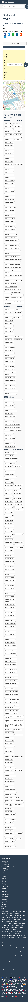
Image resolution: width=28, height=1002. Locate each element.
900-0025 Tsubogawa (10, 463)
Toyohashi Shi (13, 973)
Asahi (8, 927)
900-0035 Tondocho (9, 471)
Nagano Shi (4, 969)
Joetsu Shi (23, 951)
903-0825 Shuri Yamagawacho (12, 707)
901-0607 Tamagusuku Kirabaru (12, 261)
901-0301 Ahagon (9, 320)
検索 (25, 64)
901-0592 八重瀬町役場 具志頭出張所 (14, 295)
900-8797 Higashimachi (10, 656)
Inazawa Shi (20, 971)
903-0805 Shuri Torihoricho (11, 696)
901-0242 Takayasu (9, 183)
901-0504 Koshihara (9, 215)
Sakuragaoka (16, 935)
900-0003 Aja (19, 838)
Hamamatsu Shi (11, 959)
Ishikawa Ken (4, 903)
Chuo (9, 911)
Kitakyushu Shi (16, 951)
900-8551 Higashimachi (10, 645)
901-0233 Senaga (9, 158)
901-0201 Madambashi (10, 223)
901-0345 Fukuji (8, 336)
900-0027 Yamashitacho (10, 452)
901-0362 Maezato (9, 347)
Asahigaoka (12, 933)
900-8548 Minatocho (10, 585)
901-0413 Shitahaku (9, 210)
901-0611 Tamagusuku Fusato (12, 242)
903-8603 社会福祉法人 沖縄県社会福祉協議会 (14, 716)
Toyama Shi (4, 947)
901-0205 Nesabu (9, 150)
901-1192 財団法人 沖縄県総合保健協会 (14, 801)
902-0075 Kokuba (9, 737)
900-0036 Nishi (8, 729)
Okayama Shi (4, 955)
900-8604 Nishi (8, 498)
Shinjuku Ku (19, 949)
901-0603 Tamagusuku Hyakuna (12, 251)
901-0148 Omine (9, 402)
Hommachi (4, 911)
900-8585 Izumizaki (9, 601)
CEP (8, 983)
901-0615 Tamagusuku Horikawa (12, 264)
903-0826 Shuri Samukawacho (12, 710)
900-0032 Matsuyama (10, 767)
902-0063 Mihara (9, 762)
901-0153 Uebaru (9, 419)
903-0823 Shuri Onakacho (11, 675)
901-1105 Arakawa (9, 784)
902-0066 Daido (8, 778)
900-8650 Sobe (8, 488)
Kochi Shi (13, 975)
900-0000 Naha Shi (9, 835)
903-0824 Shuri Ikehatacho (11, 685)
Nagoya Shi (10, 945)
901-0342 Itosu (8, 317)
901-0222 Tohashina (9, 204)
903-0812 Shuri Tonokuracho (11, 702)
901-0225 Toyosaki (9, 180)
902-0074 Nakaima (9, 740)
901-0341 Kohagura (9, 361)
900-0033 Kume (8, 748)
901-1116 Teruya (9, 735)
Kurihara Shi (4, 971)
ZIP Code (19, 990)
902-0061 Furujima (9, 781)
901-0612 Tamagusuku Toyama (12, 245)
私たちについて (5, 861)
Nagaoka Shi (13, 957)
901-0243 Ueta (8, 129)
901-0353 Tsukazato (9, 366)
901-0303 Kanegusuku (10, 372)
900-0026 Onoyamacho (10, 460)
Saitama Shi (4, 963)
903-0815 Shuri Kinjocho (10, 672)
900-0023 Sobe (8, 466)
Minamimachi (9, 917)
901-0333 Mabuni (9, 328)
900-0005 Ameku (9, 830)
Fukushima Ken (5, 886)
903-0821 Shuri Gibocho (10, 664)
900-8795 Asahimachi (10, 642)
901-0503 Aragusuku (10, 213)
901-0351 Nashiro (9, 344)
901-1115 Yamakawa (10, 789)
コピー (14, 46)
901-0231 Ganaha (9, 156)
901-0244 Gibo (17, 129)
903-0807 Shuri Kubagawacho (12, 699)
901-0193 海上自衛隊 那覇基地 (12, 424)
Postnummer (17, 995)
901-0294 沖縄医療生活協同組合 (12, 292)
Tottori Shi (23, 969)
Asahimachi (11, 913)
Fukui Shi (3, 959)
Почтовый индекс (21, 993)
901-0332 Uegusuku (9, 358)
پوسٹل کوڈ (19, 984)
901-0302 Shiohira (9, 350)
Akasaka (3, 927)
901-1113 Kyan (8, 770)
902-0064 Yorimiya (9, 732)
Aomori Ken (4, 906)
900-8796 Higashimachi (10, 653)
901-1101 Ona (18, 833)
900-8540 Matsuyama (10, 580)
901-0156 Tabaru (9, 433)
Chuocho (22, 919)
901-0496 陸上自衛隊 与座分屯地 (13, 289)
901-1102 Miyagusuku (10, 841)
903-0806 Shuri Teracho (10, 661)
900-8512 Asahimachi (10, 607)
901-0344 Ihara (17, 317)
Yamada (3, 925)
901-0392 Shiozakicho (10, 380)
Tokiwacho (4, 937)
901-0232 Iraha (8, 137)
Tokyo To (3, 878)
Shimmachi (22, 911)
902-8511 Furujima (9, 563)
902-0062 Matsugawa (10, 816)
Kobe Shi (9, 951)
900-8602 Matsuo (9, 536)
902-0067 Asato (8, 811)
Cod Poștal (6, 989)
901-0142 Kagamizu (9, 405)
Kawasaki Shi (12, 971)
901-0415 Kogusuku (9, 196)
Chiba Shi (20, 967)
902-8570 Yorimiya (9, 569)
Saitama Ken (4, 896)
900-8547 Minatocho (10, 582)
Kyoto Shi (3, 945)
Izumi (15, 923)
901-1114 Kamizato (9, 746)
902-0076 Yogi (17, 466)
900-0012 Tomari (18, 770)
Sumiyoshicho (8, 929)
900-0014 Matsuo (9, 743)
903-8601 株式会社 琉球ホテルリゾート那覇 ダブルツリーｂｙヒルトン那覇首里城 (14, 725)
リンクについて (5, 864)
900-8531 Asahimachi (10, 620)
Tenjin (21, 927)
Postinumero (14, 989)
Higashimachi (17, 917)
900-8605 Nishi (17, 498)
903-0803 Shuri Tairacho (10, 667)
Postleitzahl (15, 977)
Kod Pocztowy (20, 987)
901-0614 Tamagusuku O (11, 234)
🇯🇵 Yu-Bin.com (8, 2)
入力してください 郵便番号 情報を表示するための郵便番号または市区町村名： (5, 64)
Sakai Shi (18, 955)
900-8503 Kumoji (18, 504)
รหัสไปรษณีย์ (11, 984)
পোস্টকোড (3, 996)
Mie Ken (3, 904)
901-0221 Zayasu (9, 153)
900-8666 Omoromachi (10, 639)
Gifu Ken (3, 893)
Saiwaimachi (10, 925)
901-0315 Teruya (9, 326)
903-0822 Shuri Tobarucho (11, 677)
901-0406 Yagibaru (9, 188)
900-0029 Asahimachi (10, 469)
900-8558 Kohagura (9, 558)
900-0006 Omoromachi (10, 819)
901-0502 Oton (18, 131)
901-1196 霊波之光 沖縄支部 (12, 797)
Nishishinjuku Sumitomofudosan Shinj (11, 931)
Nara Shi (11, 969)
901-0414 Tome (8, 131)
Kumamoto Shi (5, 961)
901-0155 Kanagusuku (10, 438)
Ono (18, 927)
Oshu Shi (20, 973)
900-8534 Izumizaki (9, 577)
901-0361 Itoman (19, 336)
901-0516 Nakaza (9, 172)
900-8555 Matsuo (9, 523)
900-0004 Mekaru (9, 838)
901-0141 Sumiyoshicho (10, 410)
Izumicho (11, 921)
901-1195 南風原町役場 (10, 794)
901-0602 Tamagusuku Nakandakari (13, 280)
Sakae (22, 925)
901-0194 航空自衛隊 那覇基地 (12, 427)
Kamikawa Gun (5, 967)
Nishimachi (16, 919)
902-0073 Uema (18, 729)
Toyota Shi (20, 961)
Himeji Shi (19, 959)
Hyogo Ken (4, 883)
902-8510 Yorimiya (9, 561)
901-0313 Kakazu (9, 323)
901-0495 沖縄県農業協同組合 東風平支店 (14, 298)
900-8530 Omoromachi (10, 618)
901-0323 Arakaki (18, 339)
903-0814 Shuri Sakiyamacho (12, 705)
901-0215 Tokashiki (9, 202)
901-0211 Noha (8, 126)
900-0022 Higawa (9, 479)
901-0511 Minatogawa (10, 232)
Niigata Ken (4, 881)
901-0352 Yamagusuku (10, 374)
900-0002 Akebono (9, 844)
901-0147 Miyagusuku (10, 416)
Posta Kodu (12, 987)
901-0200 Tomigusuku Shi (11, 237)
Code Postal (15, 983)
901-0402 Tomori (9, 164)
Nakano (11, 923)
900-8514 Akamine (9, 550)
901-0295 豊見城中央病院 (11, 286)
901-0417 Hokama (9, 167)
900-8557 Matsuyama (10, 591)
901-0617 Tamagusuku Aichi (11, 240)
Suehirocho (17, 925)
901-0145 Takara (9, 413)
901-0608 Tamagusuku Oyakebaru (13, 267)
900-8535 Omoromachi (10, 623)
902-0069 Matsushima (10, 827)
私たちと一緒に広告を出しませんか (8, 867)
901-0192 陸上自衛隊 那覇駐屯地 (13, 430)
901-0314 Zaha (8, 312)
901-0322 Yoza (17, 312)
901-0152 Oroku (9, 441)
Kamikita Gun (13, 961)
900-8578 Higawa (9, 531)
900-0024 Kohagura (9, 455)
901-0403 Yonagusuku (10, 229)
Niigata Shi (4, 949)
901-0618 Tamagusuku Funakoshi (13, 270)
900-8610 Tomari (9, 542)
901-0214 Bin (8, 123)
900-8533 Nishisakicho (10, 443)
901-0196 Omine (9, 421)
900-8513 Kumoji (19, 509)
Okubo (15, 937)
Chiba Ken (4, 888)
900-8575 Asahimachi (10, 634)
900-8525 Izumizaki (9, 574)
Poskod (21, 980)
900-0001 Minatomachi (10, 846)
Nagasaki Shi (13, 967)
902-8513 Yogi (8, 490)
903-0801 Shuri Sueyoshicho (11, 691)
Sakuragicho (4, 933)
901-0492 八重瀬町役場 (10, 283)
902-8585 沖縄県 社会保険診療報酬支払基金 (14, 721)
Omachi (23, 935)
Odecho (10, 915)
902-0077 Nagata (9, 485)
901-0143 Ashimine (9, 408)
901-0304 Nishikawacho (10, 393)
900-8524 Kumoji (9, 515)
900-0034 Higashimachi (10, 477)
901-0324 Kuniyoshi (9, 363)
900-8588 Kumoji (19, 534)
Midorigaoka (4, 919)
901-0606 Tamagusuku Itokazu (12, 253)
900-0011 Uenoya (9, 822)
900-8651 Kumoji (19, 542)
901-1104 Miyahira (9, 786)
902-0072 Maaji (18, 735)
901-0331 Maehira (9, 342)
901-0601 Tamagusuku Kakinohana (13, 272)
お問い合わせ (4, 863)
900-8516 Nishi (17, 493)
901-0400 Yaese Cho (10, 207)
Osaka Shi (23, 945)
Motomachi (4, 913)
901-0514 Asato (18, 139)
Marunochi (17, 913)
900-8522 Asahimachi (10, 612)
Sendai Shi (12, 955)
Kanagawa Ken (5, 901)
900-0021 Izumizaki (9, 482)
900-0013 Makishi (9, 765)
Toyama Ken (4, 898)
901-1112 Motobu (9, 759)
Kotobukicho (4, 923)
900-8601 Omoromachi (10, 637)
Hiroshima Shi (5, 957)
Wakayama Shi (12, 963)
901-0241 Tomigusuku (10, 226)
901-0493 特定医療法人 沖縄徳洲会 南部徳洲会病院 (14, 302)
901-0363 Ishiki (8, 339)
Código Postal (5, 982)
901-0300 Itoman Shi (10, 369)
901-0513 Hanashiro (9, 221)
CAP (4, 984)
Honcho (3, 917)
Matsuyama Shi (5, 965)
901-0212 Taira (8, 134)
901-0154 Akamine (9, 435)
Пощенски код (7, 995)
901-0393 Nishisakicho (10, 388)
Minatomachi (4, 921)
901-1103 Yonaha (9, 833)
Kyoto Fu (3, 880)
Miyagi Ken (4, 891)
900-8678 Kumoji (9, 544)
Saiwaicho (16, 915)
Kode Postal (6, 977)
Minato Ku (17, 945)
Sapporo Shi (11, 949)
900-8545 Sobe (18, 485)
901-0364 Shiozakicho (10, 377)
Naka (2, 929)
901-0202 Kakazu (9, 142)
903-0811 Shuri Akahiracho (11, 680)
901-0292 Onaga (18, 137)
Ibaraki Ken (4, 899)
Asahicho (17, 921)
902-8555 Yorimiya (9, 566)
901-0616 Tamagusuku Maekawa (12, 256)
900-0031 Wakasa (9, 773)
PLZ (8, 992)
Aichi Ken (3, 876)
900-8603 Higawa (9, 539)
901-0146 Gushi (8, 400)
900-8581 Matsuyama (10, 599)
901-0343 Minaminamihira (11, 391)
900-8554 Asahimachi (10, 629)
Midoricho (22, 915)
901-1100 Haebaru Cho (10, 792)
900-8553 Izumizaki (9, 588)
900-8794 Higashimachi (10, 650)
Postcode (23, 977)
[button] (14, 93)
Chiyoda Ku (20, 947)
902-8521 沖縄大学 (9, 688)
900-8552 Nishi (8, 496)
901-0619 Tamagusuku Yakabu (12, 248)
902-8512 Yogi (17, 488)
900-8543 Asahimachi (10, 626)
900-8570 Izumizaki (9, 593)
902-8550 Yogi (17, 490)
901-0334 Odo (19, 309)
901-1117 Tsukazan (9, 474)
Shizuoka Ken (5, 894)
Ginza (14, 929)
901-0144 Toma (18, 400)
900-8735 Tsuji (18, 501)
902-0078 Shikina (9, 754)
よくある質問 (4, 870)
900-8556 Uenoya (9, 526)
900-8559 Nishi (17, 496)
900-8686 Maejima (9, 555)
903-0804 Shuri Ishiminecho (11, 694)
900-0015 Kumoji (9, 756)
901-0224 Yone (17, 126)
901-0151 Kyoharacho (10, 446)
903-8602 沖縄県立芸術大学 (11, 713)
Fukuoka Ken (4, 889)
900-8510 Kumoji (9, 509)
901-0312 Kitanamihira (10, 385)
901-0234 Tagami (9, 161)
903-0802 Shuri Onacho (10, 658)
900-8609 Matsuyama (10, 604)
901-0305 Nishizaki (9, 309)
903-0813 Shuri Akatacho (11, 669)
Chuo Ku (19, 957)
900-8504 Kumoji (9, 507)
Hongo (10, 919)
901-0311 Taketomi (9, 353)
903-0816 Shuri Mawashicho (11, 683)
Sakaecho (13, 927)
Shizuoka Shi (5, 953)
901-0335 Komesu (9, 331)
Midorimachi (4, 935)
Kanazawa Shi (21, 953)
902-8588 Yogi (8, 493)
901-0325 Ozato (18, 315)
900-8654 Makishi (9, 553)
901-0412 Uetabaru (9, 194)
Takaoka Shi (13, 965)
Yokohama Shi (12, 947)
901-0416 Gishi (8, 139)
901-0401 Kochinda (9, 186)
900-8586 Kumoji (9, 534)
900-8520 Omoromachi (10, 610)
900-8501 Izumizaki (9, 572)
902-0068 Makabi (9, 825)
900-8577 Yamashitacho (10, 648)
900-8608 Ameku (9, 501)
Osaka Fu (3, 884)
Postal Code (6, 979)
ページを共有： (7, 40)
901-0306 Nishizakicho (10, 382)
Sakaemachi (15, 911)
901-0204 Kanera (9, 148)
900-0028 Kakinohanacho (11, 458)
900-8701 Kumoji (9, 547)
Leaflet (23, 109)
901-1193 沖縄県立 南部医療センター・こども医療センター (13, 805)
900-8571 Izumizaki (9, 596)
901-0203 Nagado (9, 145)
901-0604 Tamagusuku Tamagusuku (13, 275)
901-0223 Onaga (18, 134)
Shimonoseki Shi (5, 975)
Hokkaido (3, 875)
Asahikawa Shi (5, 973)
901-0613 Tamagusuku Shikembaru (13, 278)
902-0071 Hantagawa (10, 814)
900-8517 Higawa (9, 512)
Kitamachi (10, 937)
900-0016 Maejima (9, 808)
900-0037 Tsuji (18, 756)
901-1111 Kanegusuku (10, 775)
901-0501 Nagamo (9, 169)
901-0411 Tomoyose (9, 191)
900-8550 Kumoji (9, 520)
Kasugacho (19, 933)
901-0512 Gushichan (10, 218)
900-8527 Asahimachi (10, 615)
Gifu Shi (3, 951)
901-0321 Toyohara (9, 355)
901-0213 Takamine (9, 177)
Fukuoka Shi (13, 953)
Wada (2, 939)
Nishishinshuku (21, 923)
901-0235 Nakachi (9, 175)
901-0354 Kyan (8, 315)
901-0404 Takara (19, 164)
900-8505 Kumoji (19, 507)
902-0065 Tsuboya (9, 751)
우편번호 (3, 987)
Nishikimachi (21, 937)
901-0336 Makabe (9, 334)
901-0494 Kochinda (9, 199)
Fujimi (10, 935)
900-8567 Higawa (9, 528)
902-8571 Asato (8, 504)
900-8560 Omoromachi (10, 631)
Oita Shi (19, 963)
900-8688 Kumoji (19, 544)
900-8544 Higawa (9, 517)
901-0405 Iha (16, 123)
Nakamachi (4, 915)
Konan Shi (16, 969)
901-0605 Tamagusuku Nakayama (13, 259)
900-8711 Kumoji (19, 547)
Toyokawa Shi (21, 965)
